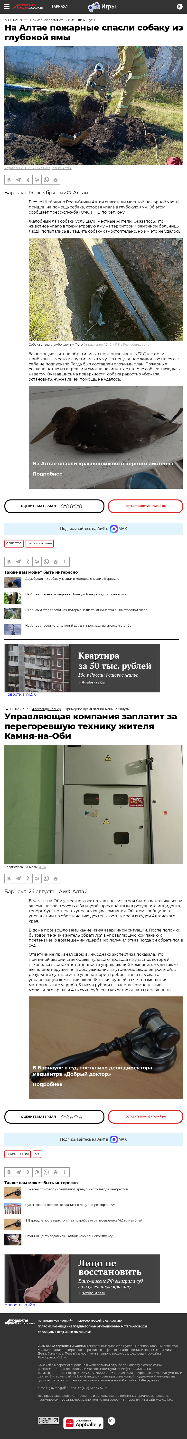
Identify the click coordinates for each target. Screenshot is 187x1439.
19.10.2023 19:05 (15, 20)
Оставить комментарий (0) (146, 506)
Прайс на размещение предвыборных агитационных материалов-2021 (92, 1326)
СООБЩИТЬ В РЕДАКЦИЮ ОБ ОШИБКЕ (64, 1332)
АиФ (42, 867)
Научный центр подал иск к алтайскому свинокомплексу (69, 1236)
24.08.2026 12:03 (16, 709)
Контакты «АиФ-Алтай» (55, 1320)
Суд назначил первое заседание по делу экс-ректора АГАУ (70, 1205)
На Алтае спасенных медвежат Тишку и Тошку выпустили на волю (75, 594)
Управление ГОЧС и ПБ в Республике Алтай (38, 168)
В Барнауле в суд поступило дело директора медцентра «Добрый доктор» (92, 1071)
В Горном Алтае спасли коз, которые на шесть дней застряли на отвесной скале (86, 610)
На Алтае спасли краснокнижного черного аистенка (103, 463)
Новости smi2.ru (20, 694)
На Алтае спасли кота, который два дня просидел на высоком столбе (78, 625)
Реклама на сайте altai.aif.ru (99, 1320)
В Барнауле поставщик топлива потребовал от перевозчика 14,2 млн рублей (83, 1220)
